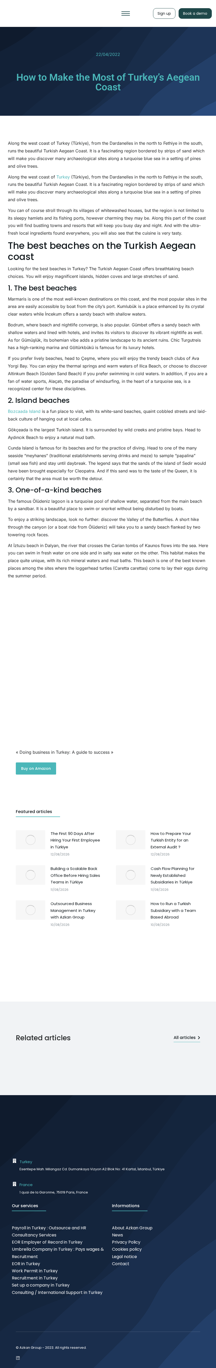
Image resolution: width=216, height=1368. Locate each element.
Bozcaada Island (24, 411)
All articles (185, 1038)
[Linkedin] (18, 1358)
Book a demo (195, 13)
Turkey (63, 177)
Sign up (164, 13)
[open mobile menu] (125, 13)
